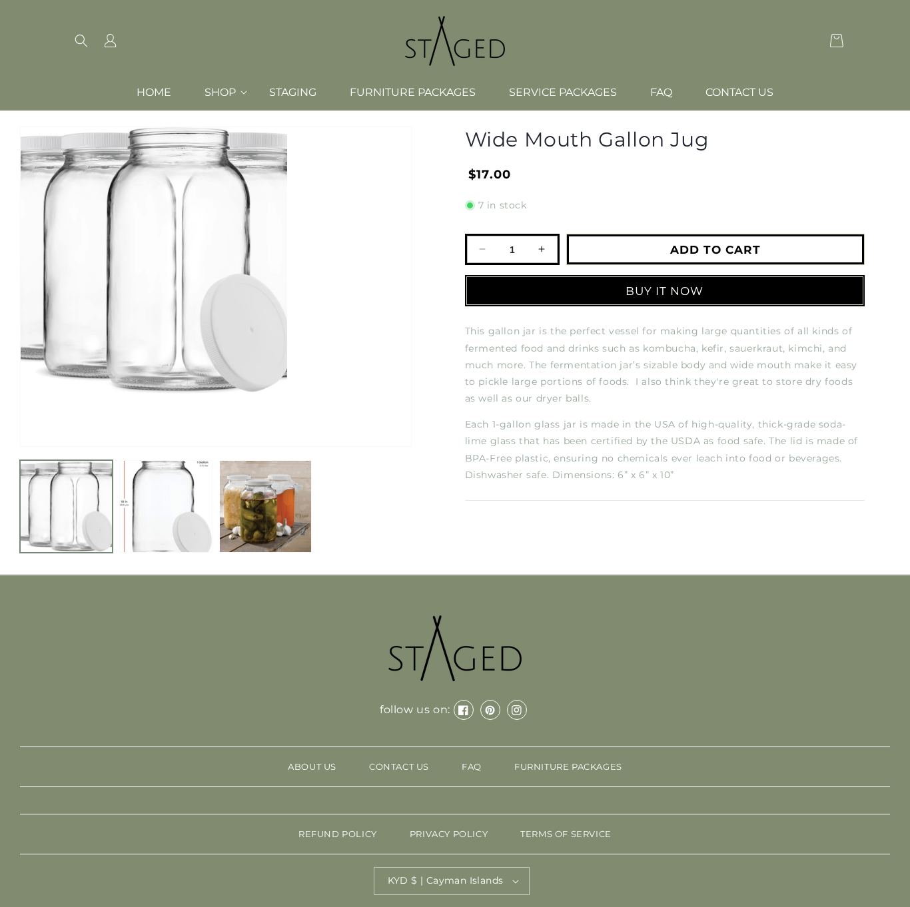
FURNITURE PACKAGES (568, 766)
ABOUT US (312, 766)
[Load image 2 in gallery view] (165, 506)
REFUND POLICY (337, 833)
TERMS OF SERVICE (566, 833)
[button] (81, 40)
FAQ (472, 766)
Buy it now (664, 290)
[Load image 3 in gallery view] (265, 506)
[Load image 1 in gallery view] (66, 506)
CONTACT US (399, 766)
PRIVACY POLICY (449, 833)
